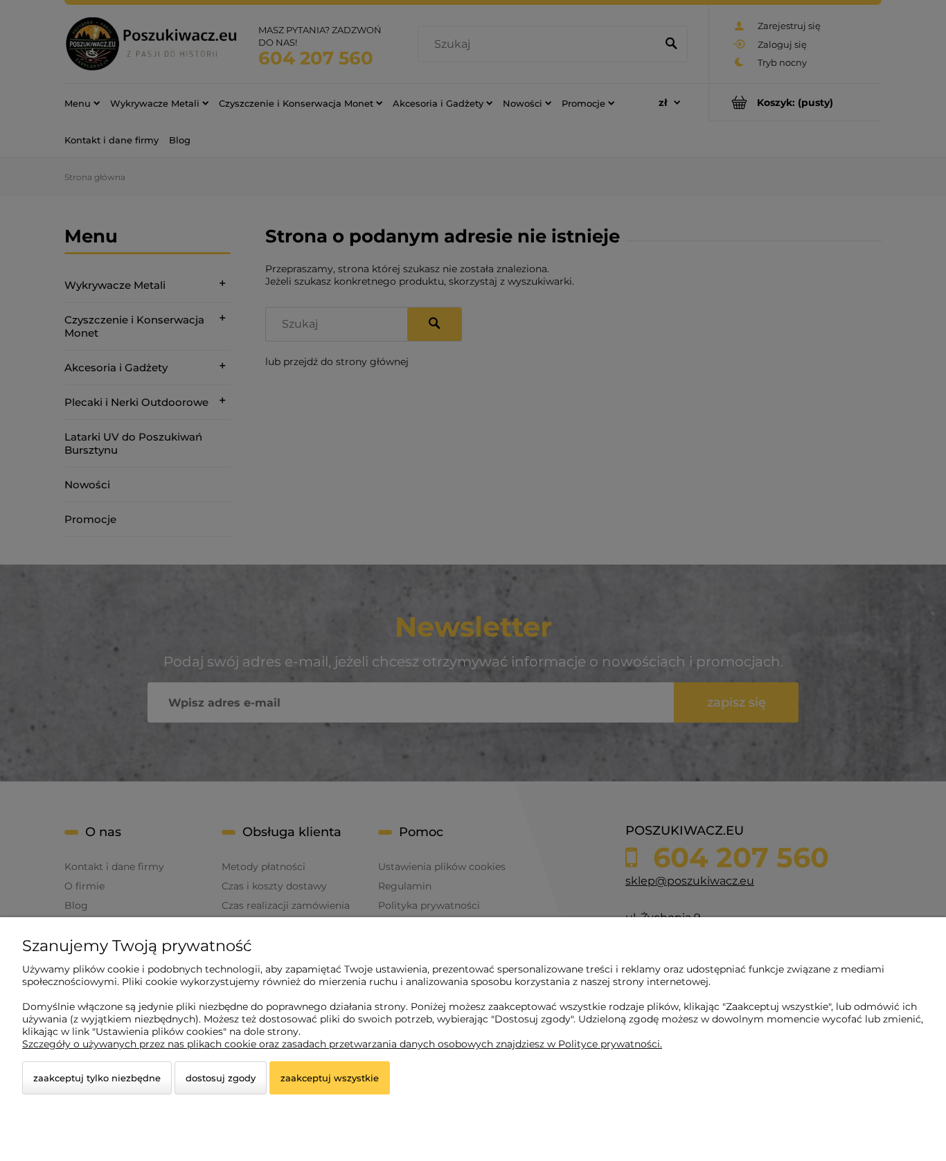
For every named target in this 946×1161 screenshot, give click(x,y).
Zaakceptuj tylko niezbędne (97, 1077)
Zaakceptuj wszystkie (329, 1077)
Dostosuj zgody (221, 1077)
